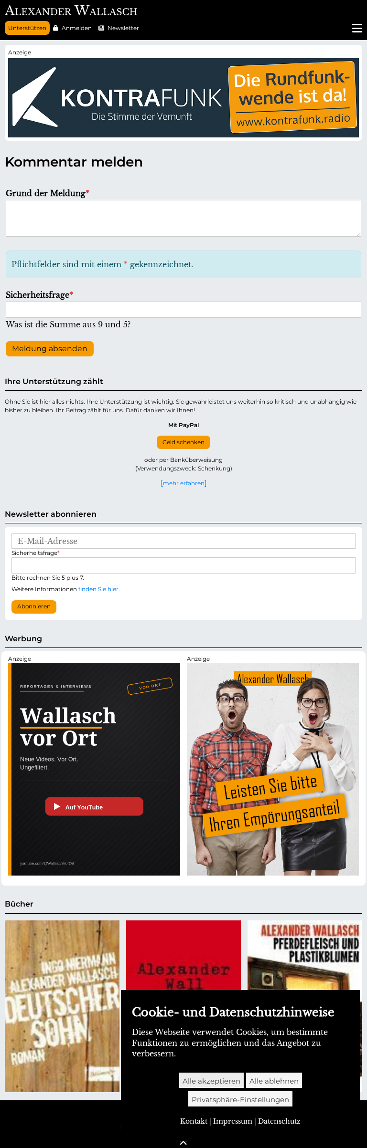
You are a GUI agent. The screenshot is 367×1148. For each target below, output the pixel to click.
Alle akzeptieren (211, 1080)
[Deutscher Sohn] (62, 1006)
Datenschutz (279, 1121)
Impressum (232, 1121)
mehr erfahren (184, 483)
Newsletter (123, 27)
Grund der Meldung (47, 193)
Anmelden (77, 27)
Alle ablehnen (274, 1080)
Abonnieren (34, 606)
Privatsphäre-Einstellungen (240, 1099)
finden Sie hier (98, 589)
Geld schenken (183, 442)
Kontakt (193, 1121)
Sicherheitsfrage (39, 295)
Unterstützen (27, 27)
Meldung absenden (49, 348)
